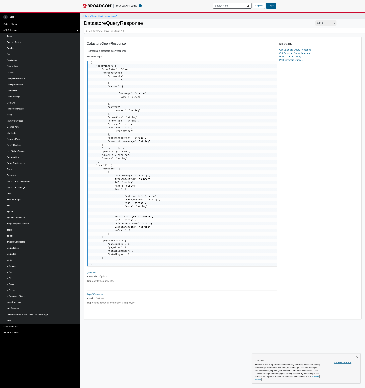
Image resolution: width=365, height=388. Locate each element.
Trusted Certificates (16, 242)
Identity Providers (15, 121)
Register (259, 5)
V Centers (11, 266)
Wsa (9, 320)
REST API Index (11, 332)
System (10, 211)
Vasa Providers (14, 302)
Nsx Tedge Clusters (16, 151)
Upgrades (11, 254)
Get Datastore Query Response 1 (296, 53)
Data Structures (10, 326)
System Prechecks (16, 218)
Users (10, 260)
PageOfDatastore (95, 294)
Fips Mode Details (15, 109)
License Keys (13, 127)
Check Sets (12, 66)
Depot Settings (14, 97)
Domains (11, 103)
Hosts (9, 115)
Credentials (12, 91)
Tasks (9, 230)
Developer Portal (126, 6)
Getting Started (10, 24)
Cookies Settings (342, 362)
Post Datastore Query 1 (291, 60)
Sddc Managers (14, 199)
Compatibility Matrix (16, 78)
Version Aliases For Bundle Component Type (27, 314)
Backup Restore (14, 42)
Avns (9, 36)
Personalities (13, 157)
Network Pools (14, 139)
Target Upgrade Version (18, 224)
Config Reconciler (15, 85)
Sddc (9, 193)
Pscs (9, 169)
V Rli (9, 278)
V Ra (9, 272)
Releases (11, 175)
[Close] (357, 357)
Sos (9, 205)
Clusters (11, 72)
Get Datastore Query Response (295, 50)
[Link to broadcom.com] (97, 6)
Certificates (12, 60)
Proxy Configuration (16, 163)
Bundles (10, 48)
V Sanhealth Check (16, 296)
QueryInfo (91, 273)
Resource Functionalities (18, 181)
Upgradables (13, 248)
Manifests (11, 133)
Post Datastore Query (290, 56)
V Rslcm (11, 290)
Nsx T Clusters (14, 145)
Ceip (9, 54)
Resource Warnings (16, 187)
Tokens (10, 236)
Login (271, 5)
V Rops (10, 284)
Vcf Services (13, 308)
